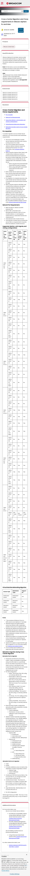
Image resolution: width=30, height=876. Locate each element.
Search (26, 11)
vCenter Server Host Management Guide (17, 837)
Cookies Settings (14, 874)
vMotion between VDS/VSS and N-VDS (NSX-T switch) (18, 845)
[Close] (26, 854)
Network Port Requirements (13, 117)
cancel (22, 11)
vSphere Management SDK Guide (17, 202)
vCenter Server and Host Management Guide (15, 819)
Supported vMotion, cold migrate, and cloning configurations (15, 120)
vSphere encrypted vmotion (15, 646)
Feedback (20, 29)
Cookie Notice (5, 870)
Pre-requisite (9, 115)
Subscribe (20, 31)
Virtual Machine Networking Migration (15, 124)
